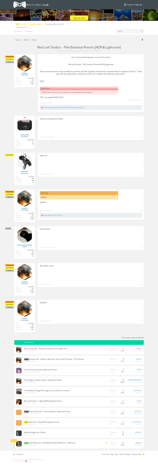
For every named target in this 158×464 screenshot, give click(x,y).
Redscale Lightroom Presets (35, 432)
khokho (26, 393)
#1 (141, 103)
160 (33, 178)
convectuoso (136, 422)
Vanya (25, 403)
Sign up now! (79, 18)
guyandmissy (27, 372)
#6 (141, 284)
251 (33, 252)
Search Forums (18, 31)
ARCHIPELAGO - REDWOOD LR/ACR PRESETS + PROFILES (52, 443)
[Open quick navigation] (142, 40)
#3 (141, 174)
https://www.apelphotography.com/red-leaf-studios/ (90, 57)
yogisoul (26, 445)
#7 (141, 321)
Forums (22, 24)
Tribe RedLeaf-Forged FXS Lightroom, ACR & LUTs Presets (46, 390)
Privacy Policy (136, 454)
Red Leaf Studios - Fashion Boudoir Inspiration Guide (49, 411)
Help (112, 454)
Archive (71, 51)
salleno (86, 51)
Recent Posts (29, 31)
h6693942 (27, 413)
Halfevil (42, 174)
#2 (141, 137)
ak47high (26, 424)
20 (33, 256)
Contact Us (105, 454)
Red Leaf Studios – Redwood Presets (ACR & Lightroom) (45, 349)
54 (33, 142)
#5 (141, 247)
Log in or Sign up (134, 4)
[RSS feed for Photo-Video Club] (144, 454)
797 (33, 80)
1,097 (32, 84)
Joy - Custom (17, 454)
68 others (76, 107)
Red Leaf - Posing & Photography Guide (44, 422)
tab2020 (137, 411)
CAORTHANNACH (65, 107)
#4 (141, 211)
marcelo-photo (47, 107)
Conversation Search (54, 24)
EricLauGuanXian (45, 247)
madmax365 (46, 215)
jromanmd (137, 390)
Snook (139, 369)
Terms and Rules (125, 454)
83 (33, 182)
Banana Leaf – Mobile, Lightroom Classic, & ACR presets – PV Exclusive (56, 359)
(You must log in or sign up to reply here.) (133, 337)
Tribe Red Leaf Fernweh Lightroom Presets (40, 370)
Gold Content (36, 24)
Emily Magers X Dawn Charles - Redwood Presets (43, 380)
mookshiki (43, 137)
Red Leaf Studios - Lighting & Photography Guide (43, 401)
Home (116, 454)
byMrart (26, 434)
